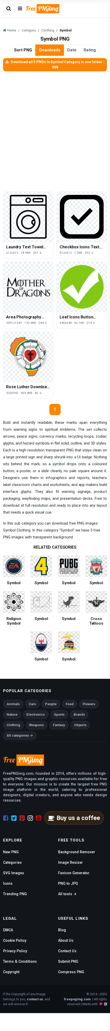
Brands (79, 714)
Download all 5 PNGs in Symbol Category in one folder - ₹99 (58, 64)
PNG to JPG (68, 883)
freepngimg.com (77, 999)
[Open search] (8, 8)
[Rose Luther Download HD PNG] (28, 357)
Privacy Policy (15, 951)
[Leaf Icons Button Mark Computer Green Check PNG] (82, 287)
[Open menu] (20, 8)
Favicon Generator (74, 873)
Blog (62, 930)
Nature (12, 714)
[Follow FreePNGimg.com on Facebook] (5, 818)
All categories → (20, 735)
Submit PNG (68, 961)
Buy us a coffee (78, 818)
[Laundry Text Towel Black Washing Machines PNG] (28, 217)
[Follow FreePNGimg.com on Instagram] (30, 818)
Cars (32, 704)
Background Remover (76, 852)
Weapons (36, 725)
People (51, 704)
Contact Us (67, 951)
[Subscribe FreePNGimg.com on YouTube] (38, 818)
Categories (12, 862)
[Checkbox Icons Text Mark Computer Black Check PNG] (82, 217)
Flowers (89, 704)
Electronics (35, 714)
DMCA (8, 930)
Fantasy (59, 725)
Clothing (13, 725)
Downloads (49, 50)
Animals (13, 704)
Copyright (11, 972)
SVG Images (13, 873)
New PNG (11, 852)
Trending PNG (15, 894)
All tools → (67, 894)
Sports (59, 714)
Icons (8, 883)
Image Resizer (70, 862)
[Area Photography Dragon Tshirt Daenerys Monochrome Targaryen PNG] (28, 287)
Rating (90, 50)
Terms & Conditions (20, 961)
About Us (65, 940)
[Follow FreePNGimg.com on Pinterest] (22, 818)
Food (70, 704)
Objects (80, 725)
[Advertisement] (55, 129)
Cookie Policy (14, 940)
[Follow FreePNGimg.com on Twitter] (14, 818)
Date (71, 50)
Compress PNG (71, 972)
